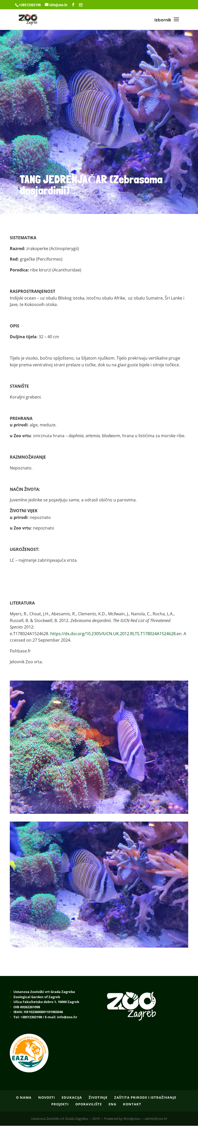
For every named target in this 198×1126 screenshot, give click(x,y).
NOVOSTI (46, 1097)
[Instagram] (80, 5)
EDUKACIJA (72, 1097)
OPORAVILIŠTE (88, 1104)
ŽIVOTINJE (98, 1097)
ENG (112, 1104)
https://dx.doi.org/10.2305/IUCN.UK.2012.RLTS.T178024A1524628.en (116, 633)
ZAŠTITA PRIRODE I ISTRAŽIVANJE (145, 1097)
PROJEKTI (60, 1104)
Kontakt (132, 1104)
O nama (23, 1097)
